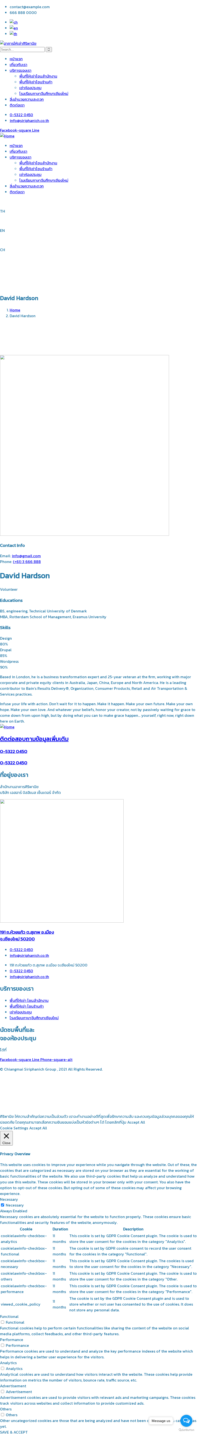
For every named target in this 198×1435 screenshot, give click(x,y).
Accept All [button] (38, 1128)
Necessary (15, 1205)
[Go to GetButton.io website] (186, 1430)
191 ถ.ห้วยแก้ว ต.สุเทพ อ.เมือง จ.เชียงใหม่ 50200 (27, 935)
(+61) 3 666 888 (27, 561)
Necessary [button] (9, 1199)
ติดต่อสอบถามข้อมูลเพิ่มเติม (34, 739)
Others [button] (6, 1409)
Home (15, 310)
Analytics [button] (8, 1363)
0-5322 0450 (13, 751)
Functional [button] (9, 1316)
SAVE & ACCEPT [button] (14, 1432)
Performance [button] (11, 1339)
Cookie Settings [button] (14, 1128)
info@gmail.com (26, 556)
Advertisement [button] (13, 1386)
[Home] (7, 136)
